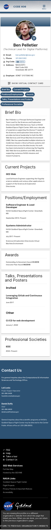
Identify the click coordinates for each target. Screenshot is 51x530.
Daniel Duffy (7, 404)
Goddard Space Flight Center (15, 482)
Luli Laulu (5, 388)
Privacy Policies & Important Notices (17, 489)
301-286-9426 (6, 393)
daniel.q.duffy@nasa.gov (10, 412)
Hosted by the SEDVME (12, 473)
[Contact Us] (4, 460)
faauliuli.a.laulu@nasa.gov (10, 396)
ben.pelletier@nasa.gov (25, 55)
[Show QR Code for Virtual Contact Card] (34, 38)
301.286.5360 (21, 58)
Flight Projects (8, 485)
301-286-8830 (6, 409)
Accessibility (8, 492)
